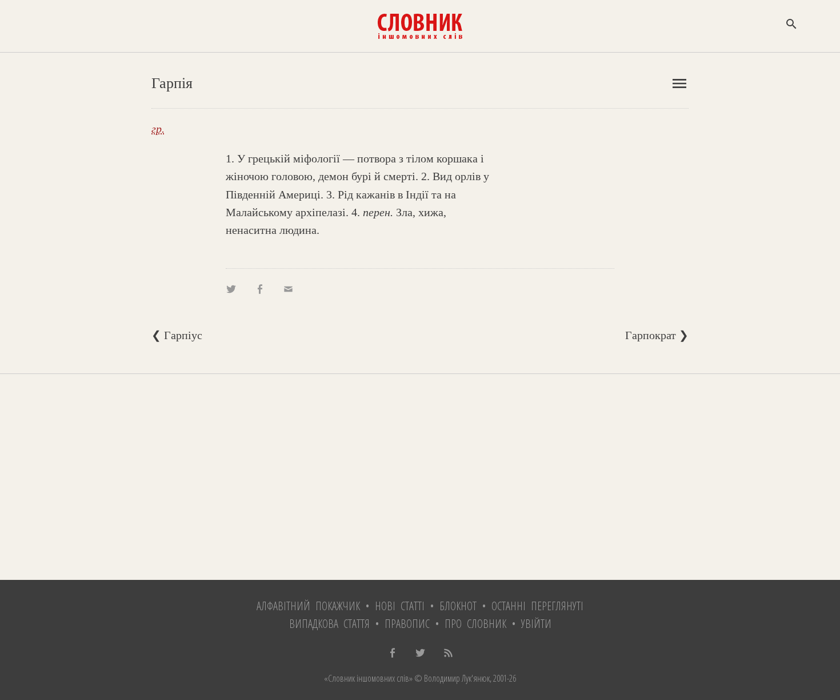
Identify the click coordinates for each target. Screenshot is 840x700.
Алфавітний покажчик (308, 606)
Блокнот (458, 606)
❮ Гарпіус (176, 335)
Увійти (536, 623)
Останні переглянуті (537, 606)
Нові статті (400, 606)
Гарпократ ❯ (657, 335)
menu (679, 83)
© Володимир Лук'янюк (451, 678)
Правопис (407, 623)
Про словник (475, 623)
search (791, 24)
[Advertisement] (420, 477)
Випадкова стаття (329, 623)
